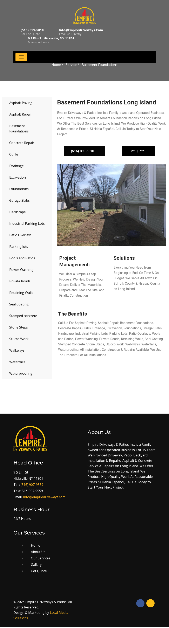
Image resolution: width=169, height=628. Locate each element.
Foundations (19, 189)
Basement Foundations (19, 128)
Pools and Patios (22, 258)
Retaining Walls (21, 292)
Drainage (16, 166)
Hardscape (17, 212)
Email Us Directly (81, 32)
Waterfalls (17, 362)
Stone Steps (18, 327)
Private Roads (20, 281)
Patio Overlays (20, 235)
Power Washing (21, 269)
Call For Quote (32, 32)
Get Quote (39, 571)
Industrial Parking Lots (27, 223)
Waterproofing (20, 373)
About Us (38, 552)
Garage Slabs (19, 200)
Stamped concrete (23, 315)
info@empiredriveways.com (44, 497)
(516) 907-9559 (32, 484)
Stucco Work (19, 339)
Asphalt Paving (20, 103)
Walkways (17, 350)
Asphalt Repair (20, 114)
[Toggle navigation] (21, 57)
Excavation (17, 177)
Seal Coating (19, 304)
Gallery (36, 564)
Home (56, 64)
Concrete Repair (21, 142)
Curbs (14, 154)
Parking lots (18, 246)
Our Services (40, 558)
